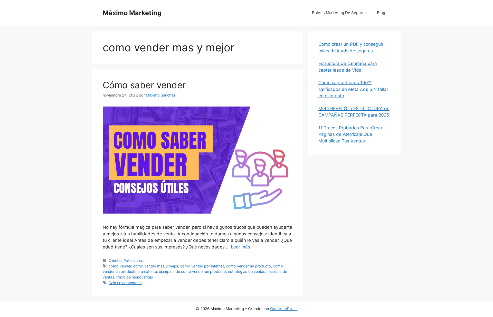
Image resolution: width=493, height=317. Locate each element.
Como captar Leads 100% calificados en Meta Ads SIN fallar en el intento (353, 89)
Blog (381, 12)
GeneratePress (284, 308)
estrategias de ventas (246, 271)
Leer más (240, 246)
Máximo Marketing (132, 13)
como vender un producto (248, 266)
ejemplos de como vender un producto (192, 271)
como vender (120, 266)
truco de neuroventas (134, 277)
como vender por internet (202, 266)
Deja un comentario (125, 283)
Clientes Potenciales (126, 260)
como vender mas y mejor (155, 266)
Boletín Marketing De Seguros (339, 12)
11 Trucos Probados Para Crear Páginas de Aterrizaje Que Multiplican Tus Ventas (350, 134)
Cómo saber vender (144, 85)
